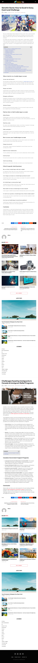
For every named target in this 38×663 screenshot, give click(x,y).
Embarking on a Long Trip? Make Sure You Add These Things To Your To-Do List (28, 229)
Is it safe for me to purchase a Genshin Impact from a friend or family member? (19, 70)
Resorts (3, 364)
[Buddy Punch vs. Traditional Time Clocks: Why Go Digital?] (10, 265)
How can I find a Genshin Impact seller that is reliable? (14, 65)
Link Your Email (8, 62)
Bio (2, 352)
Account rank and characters (10, 49)
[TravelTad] (19, 1)
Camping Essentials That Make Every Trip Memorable (9, 560)
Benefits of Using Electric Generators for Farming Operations (27, 287)
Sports (3, 366)
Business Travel (4, 353)
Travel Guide (4, 372)
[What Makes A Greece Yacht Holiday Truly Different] (10, 538)
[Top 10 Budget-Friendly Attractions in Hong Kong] (4, 327)
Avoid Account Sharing (9, 63)
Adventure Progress (9, 53)
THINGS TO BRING (5, 369)
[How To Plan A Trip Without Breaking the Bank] (4, 332)
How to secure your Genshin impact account (12, 58)
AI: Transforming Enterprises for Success (8, 287)
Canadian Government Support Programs (11, 452)
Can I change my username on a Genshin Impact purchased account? (17, 66)
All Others (3, 621)
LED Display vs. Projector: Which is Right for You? (28, 256)
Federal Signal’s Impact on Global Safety (28, 271)
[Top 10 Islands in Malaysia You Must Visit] (19, 310)
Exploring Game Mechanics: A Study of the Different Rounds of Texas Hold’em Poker (21, 336)
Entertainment (4, 355)
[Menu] (2, 2)
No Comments (18, 12)
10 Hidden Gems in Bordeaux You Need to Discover (27, 560)
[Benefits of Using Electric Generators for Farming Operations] (28, 281)
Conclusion (6, 454)
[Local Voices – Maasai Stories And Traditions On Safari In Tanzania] (28, 538)
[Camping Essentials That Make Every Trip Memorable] (10, 553)
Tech (5, 4)
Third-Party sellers (9, 56)
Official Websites (8, 55)
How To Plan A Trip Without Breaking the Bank (16, 330)
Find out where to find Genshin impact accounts (13, 54)
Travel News (4, 646)
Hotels (3, 632)
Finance (3, 356)
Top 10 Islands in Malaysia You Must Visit (12, 322)
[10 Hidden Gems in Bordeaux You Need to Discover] (28, 553)
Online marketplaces (9, 57)
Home (2, 4)
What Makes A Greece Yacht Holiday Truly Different (9, 544)
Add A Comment (19, 293)
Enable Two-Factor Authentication (11, 61)
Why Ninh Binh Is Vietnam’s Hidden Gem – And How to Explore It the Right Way (21, 340)
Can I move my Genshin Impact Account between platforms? (16, 71)
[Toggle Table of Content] (30, 47)
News (3, 635)
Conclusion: (6, 72)
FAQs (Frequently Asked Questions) (10, 64)
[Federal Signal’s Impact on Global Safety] (28, 265)
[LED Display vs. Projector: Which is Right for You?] (28, 249)
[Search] (35, 2)
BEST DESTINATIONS (5, 350)
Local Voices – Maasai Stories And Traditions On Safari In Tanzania (27, 544)
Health (3, 358)
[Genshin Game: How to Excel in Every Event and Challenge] (19, 23)
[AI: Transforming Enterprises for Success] (10, 281)
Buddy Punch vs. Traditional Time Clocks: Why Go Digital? (8, 272)
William (6, 12)
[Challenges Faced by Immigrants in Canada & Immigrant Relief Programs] (19, 396)
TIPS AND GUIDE (4, 370)
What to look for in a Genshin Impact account (12, 48)
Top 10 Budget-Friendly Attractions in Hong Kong (16, 325)
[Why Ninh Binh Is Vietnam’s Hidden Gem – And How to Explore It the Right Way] (4, 342)
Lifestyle (3, 361)
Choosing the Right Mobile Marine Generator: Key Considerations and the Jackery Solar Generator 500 (10, 256)
